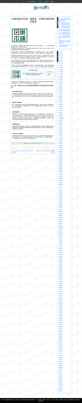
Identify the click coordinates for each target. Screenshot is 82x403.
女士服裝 (60, 141)
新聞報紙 (60, 215)
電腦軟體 (60, 367)
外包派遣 (60, 137)
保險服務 (60, 89)
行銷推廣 (60, 314)
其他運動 (60, 120)
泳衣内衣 (60, 246)
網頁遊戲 (60, 293)
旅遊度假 (60, 219)
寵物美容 (60, 168)
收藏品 (60, 209)
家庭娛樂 (60, 161)
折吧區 (2, 399)
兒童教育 (60, 100)
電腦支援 (60, 361)
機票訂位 (60, 231)
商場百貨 (60, 133)
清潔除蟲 (60, 256)
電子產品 (60, 357)
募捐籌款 (60, 124)
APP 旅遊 (61, 61)
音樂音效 (60, 375)
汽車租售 (60, 242)
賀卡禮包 (60, 324)
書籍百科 (60, 225)
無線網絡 (60, 260)
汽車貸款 (60, 244)
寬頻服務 (60, 164)
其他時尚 (60, 112)
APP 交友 (61, 52)
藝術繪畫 (60, 308)
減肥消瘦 (60, 258)
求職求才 (60, 236)
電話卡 (60, 371)
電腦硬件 (60, 363)
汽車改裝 (60, 240)
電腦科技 (60, 365)
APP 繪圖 (61, 67)
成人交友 (60, 186)
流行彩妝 (60, 250)
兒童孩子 (60, 98)
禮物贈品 (60, 283)
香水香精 (60, 384)
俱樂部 (60, 92)
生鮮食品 (60, 277)
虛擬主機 (60, 310)
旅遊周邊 (60, 217)
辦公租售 (60, 328)
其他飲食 (60, 122)
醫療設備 (60, 338)
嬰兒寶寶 (60, 151)
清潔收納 (60, 254)
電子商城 (60, 351)
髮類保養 (60, 388)
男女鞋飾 (60, 281)
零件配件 (60, 347)
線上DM (40, 1)
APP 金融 (61, 73)
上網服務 (60, 79)
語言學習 (60, 322)
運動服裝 (60, 330)
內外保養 (30, 143)
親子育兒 (60, 320)
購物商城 (60, 326)
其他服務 (60, 114)
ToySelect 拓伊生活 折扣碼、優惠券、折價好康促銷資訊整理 (65, 37)
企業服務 (60, 83)
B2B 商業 (61, 77)
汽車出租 (60, 238)
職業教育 (60, 303)
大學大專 (60, 139)
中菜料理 (60, 81)
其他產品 (60, 116)
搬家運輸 (60, 205)
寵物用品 (60, 166)
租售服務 (60, 285)
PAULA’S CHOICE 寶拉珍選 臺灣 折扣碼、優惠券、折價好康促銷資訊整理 (65, 19)
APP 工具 (61, 57)
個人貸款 (60, 94)
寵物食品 (60, 170)
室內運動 (60, 157)
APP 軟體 (61, 71)
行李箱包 (60, 312)
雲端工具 (60, 345)
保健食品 (27, 143)
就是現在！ (49, 74)
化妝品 (33, 143)
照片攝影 (60, 262)
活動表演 (60, 248)
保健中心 (60, 85)
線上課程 (60, 297)
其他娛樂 (60, 106)
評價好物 (52, 1)
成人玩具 (60, 190)
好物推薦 (46, 1)
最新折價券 (36, 143)
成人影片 (60, 188)
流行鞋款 (60, 252)
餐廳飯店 (60, 380)
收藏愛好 (60, 211)
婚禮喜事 (60, 147)
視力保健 (60, 316)
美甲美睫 (60, 299)
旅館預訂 (60, 221)
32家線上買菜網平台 (32, 1)
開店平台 (60, 342)
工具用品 (60, 176)
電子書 (60, 353)
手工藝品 (60, 196)
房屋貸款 (60, 192)
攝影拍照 (60, 207)
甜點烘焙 (60, 273)
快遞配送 (60, 182)
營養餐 (60, 264)
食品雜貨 (39, 143)
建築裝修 (60, 180)
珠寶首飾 (60, 270)
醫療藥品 (60, 334)
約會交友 (60, 289)
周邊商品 (60, 131)
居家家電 (60, 174)
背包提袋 (60, 305)
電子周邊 (60, 349)
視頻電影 (60, 318)
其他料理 (60, 110)
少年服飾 (60, 172)
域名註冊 (60, 135)
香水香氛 (60, 382)
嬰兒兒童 (60, 149)
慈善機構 (60, 184)
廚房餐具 (60, 178)
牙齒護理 (60, 266)
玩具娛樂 (60, 268)
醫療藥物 (60, 336)
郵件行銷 (60, 332)
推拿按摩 (60, 203)
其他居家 (60, 108)
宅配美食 (60, 153)
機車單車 (60, 233)
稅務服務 (60, 287)
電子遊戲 (60, 359)
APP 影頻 (61, 59)
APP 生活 (61, 63)
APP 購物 (61, 69)
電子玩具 (60, 355)
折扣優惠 (60, 199)
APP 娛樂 (61, 55)
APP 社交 (61, 65)
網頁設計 (60, 291)
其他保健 (60, 104)
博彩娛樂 (60, 127)
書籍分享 (60, 223)
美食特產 (60, 301)
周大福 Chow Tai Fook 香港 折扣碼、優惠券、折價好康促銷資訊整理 (65, 42)
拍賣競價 (60, 201)
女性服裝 (60, 143)
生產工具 (60, 275)
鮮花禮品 (60, 390)
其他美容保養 (61, 118)
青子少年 (60, 373)
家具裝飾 (60, 159)
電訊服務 (60, 369)
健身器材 (60, 96)
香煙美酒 (60, 386)
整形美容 (60, 213)
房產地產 (60, 194)
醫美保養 (60, 340)
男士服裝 (60, 279)
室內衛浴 (60, 155)
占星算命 (60, 129)
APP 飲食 (61, 75)
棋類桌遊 (60, 229)
